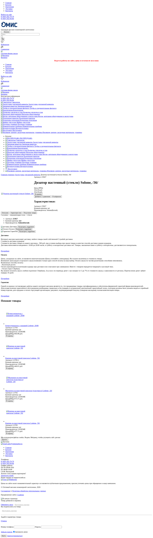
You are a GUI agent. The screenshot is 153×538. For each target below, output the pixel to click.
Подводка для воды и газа (33, 112)
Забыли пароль (6, 532)
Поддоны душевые (24, 124)
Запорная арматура (24, 106)
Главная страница (7, 175)
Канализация (18, 110)
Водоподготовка (21, 128)
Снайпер (20, 495)
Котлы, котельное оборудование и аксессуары (55, 116)
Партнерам (9, 7)
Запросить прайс (7, 476)
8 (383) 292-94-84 (7, 19)
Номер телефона (7, 527)
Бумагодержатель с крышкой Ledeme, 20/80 (22, 326)
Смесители (15, 102)
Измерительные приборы (32, 126)
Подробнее (5, 251)
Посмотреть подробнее (26, 227)
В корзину (38, 194)
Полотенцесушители (27, 118)
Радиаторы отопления (28, 120)
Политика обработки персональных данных (29, 491)
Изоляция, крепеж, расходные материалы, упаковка (62, 132)
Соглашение (5, 491)
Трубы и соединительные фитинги (42, 108)
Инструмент (17, 130)
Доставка (8, 9)
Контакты (9, 11)
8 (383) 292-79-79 (7, 17)
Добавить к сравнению (42, 196)
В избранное (57, 196)
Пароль (38, 527)
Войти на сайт (6, 15)
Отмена (4, 521)
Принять (4, 440)
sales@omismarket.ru (14, 444)
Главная (8, 3)
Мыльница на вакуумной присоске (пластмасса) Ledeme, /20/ (28, 391)
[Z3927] (17, 194)
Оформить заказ (7, 505)
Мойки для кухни (23, 122)
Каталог (8, 5)
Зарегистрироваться (14, 536)
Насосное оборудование (30, 114)
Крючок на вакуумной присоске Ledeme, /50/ (22, 358)
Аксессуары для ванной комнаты (41, 104)
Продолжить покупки (22, 505)
